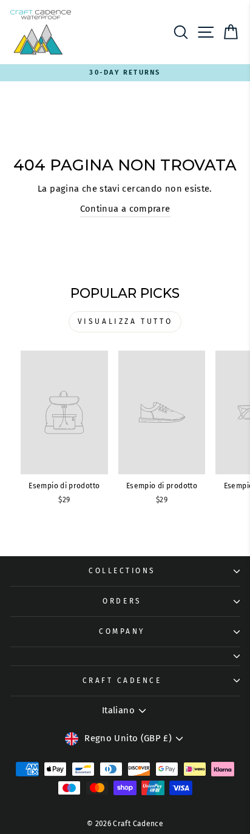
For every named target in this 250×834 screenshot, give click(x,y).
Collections (122, 571)
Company (122, 631)
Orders (122, 601)
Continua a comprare (125, 208)
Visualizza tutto (125, 321)
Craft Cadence (122, 680)
